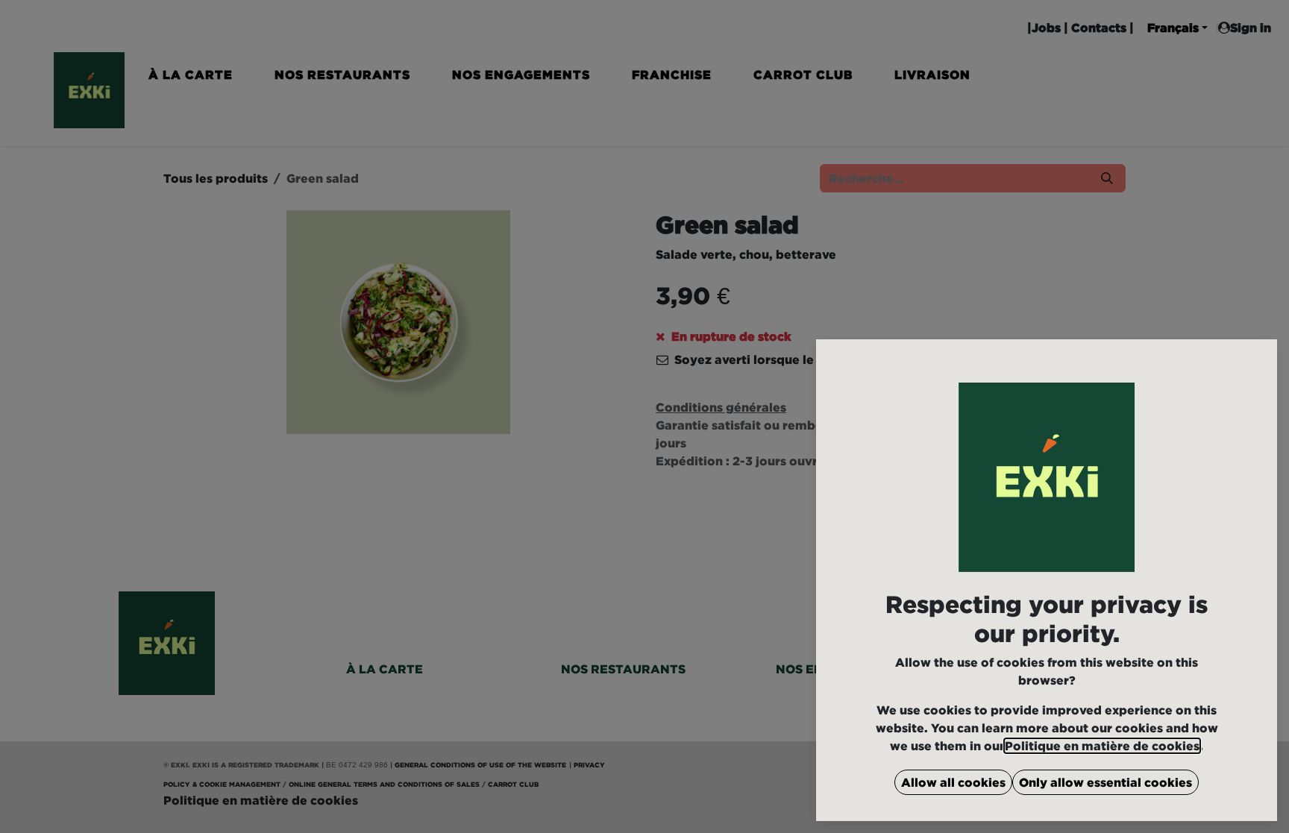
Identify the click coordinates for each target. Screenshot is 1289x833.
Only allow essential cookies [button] (1105, 782)
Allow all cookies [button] (953, 782)
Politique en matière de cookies (1102, 745)
